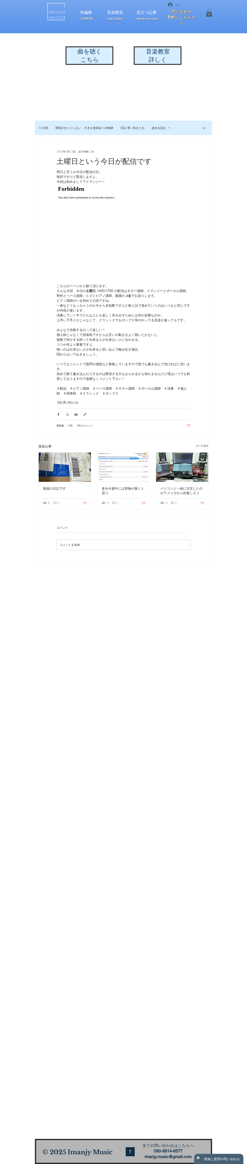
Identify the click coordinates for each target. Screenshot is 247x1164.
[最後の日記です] (65, 467)
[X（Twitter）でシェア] (67, 414)
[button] (209, 13)
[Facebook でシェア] (58, 414)
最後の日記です (54, 488)
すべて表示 (202, 445)
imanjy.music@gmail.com (168, 1156)
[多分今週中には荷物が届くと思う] (123, 467)
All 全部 (43, 128)
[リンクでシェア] (85, 414)
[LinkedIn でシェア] (76, 414)
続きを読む (159, 128)
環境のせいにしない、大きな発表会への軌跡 (84, 128)
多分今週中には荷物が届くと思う (123, 490)
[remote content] (123, 233)
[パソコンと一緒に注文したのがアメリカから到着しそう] (182, 467)
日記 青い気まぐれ (132, 128)
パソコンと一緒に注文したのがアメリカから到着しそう (181, 490)
